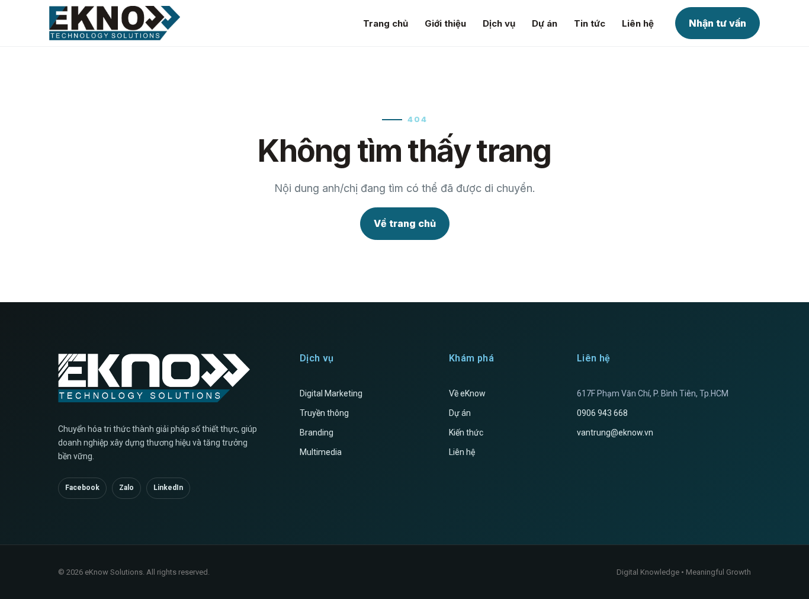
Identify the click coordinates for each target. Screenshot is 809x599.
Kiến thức (466, 432)
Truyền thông (324, 413)
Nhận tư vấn (717, 23)
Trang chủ (385, 23)
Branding (316, 432)
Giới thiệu (445, 23)
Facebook (82, 487)
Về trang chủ (405, 223)
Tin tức (589, 23)
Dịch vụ (499, 23)
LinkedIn (168, 487)
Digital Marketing (331, 393)
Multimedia (321, 452)
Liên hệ (638, 23)
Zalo (126, 487)
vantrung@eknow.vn (615, 432)
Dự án (544, 23)
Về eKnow (467, 393)
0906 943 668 (602, 413)
